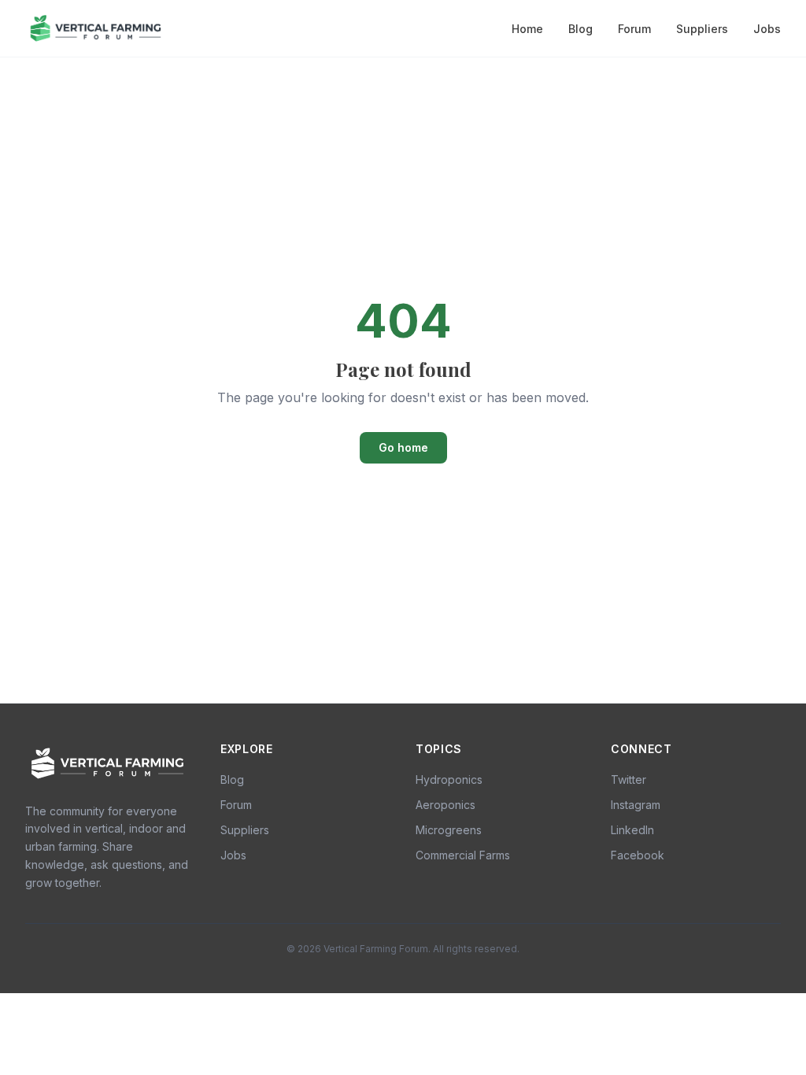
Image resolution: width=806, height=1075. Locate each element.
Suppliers (702, 28)
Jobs (767, 28)
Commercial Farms (463, 855)
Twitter (628, 779)
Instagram (635, 804)
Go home (403, 447)
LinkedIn (632, 830)
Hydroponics (449, 779)
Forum (634, 28)
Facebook (637, 855)
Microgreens (449, 830)
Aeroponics (445, 804)
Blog (580, 28)
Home (527, 28)
